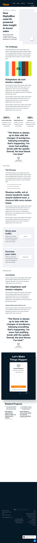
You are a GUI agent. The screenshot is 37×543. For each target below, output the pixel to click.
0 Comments (25, 417)
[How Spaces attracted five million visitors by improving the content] (11, 408)
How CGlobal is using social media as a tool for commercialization (25, 408)
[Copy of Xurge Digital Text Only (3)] (6, 3)
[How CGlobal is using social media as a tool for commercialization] (26, 408)
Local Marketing (13, 10)
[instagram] (4, 519)
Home (34, 510)
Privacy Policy (19, 522)
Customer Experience (6, 10)
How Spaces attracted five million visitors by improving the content (10, 408)
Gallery (11, 408)
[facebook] (2, 519)
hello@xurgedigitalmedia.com (7, 517)
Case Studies (33, 523)
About (34, 512)
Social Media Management (31, 513)
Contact (34, 525)
